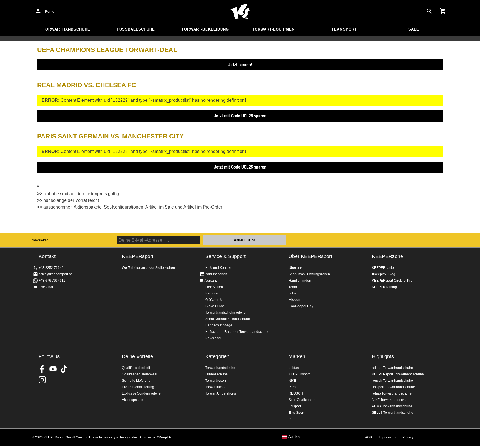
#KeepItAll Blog (383, 274)
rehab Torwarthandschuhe (392, 393)
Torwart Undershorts (220, 393)
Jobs (292, 293)
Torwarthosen (215, 381)
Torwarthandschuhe (66, 29)
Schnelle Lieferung (136, 381)
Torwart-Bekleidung (205, 29)
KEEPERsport (299, 374)
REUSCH (296, 393)
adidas (294, 368)
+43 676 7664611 (52, 281)
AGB (368, 437)
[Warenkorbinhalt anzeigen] (442, 11)
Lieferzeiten (214, 287)
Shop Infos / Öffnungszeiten (309, 274)
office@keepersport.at (55, 274)
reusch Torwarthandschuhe (392, 381)
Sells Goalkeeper (302, 400)
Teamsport (344, 29)
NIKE (292, 381)
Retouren (212, 293)
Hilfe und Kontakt (218, 268)
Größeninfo (213, 300)
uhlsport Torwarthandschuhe (393, 387)
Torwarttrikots (215, 387)
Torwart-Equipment (274, 29)
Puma (293, 387)
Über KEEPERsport (310, 256)
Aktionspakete (132, 400)
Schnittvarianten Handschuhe (227, 319)
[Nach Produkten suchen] (429, 11)
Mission (294, 300)
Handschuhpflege (218, 325)
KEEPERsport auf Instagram (42, 379)
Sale (413, 29)
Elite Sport (296, 413)
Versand (211, 281)
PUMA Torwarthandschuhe (392, 406)
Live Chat (46, 287)
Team (293, 287)
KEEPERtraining (384, 287)
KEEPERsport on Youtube (53, 369)
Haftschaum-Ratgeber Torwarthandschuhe (237, 332)
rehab (293, 419)
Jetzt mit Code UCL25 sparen (240, 115)
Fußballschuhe (136, 29)
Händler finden (300, 281)
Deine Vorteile (137, 356)
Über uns (295, 268)
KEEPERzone (387, 256)
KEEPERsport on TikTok (64, 369)
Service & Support (225, 256)
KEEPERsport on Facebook (42, 369)
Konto (49, 11)
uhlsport (295, 406)
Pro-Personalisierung (138, 387)
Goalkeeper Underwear (140, 374)
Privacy (408, 437)
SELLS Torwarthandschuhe (392, 413)
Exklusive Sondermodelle (141, 393)
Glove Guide (214, 306)
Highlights (383, 356)
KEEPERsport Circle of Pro (392, 281)
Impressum (387, 437)
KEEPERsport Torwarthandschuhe (398, 374)
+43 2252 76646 (51, 268)
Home (240, 11)
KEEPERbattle (383, 268)
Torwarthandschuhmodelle (225, 312)
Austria (294, 437)
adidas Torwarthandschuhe (392, 368)
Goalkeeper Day (301, 306)
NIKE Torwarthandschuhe (391, 400)
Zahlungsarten (216, 274)
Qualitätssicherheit (136, 368)
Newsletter (40, 240)
